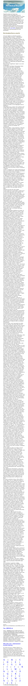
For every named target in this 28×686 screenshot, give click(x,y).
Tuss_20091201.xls (8, 628)
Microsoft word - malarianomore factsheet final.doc (12, 644)
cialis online (12, 28)
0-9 (10, 683)
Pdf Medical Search (14, 6)
